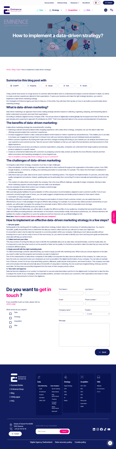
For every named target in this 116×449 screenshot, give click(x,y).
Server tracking (56, 388)
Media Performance (55, 407)
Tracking (54, 399)
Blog (13, 70)
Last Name (89, 289)
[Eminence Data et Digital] (18, 378)
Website (99, 386)
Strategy (55, 10)
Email (61, 300)
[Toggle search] (105, 10)
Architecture (42, 391)
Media (65, 400)
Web (88, 10)
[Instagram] (98, 429)
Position (88, 310)
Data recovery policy (63, 442)
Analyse (41, 394)
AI (64, 397)
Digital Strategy (68, 386)
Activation (42, 397)
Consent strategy (54, 403)
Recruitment (86, 3)
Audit (40, 388)
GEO (81, 391)
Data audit (54, 411)
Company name (64, 310)
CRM (65, 394)
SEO (81, 388)
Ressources (74, 3)
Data (41, 10)
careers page (11, 304)
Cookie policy (80, 442)
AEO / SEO (83, 386)
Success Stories (17, 385)
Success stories (49, 3)
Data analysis (55, 391)
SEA (81, 397)
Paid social (83, 400)
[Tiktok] (105, 429)
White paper (15, 397)
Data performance (55, 395)
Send (104, 352)
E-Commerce (100, 388)
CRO (65, 388)
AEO (81, 394)
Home (8, 70)
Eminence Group (62, 3)
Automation (83, 403)
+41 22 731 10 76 (20, 429)
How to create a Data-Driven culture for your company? (35, 216)
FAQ (12, 401)
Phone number (90, 300)
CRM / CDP (42, 400)
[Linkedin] (94, 429)
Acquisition (72, 10)
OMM (82, 406)
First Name (63, 289)
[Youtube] (109, 429)
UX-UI (98, 391)
